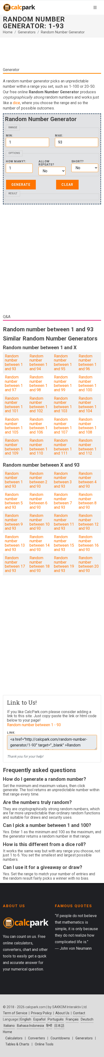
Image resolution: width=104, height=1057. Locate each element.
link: (11, 732)
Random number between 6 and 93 (38, 501)
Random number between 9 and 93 (14, 522)
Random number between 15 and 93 (64, 543)
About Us (62, 1013)
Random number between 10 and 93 (40, 522)
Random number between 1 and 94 (38, 362)
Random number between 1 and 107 (63, 425)
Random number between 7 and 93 (63, 501)
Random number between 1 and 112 (88, 447)
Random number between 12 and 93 (89, 522)
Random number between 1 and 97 (14, 383)
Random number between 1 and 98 (38, 383)
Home (8, 32)
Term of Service (15, 1013)
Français (72, 1019)
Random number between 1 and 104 (88, 404)
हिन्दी (49, 1026)
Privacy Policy (41, 1013)
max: (59, 135)
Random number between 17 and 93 (15, 564)
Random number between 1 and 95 (63, 362)
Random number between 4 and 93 (88, 480)
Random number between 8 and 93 (88, 501)
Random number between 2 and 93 (38, 480)
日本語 (59, 1026)
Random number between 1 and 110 (38, 447)
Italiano (9, 1026)
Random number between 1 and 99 (63, 383)
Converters (36, 1038)
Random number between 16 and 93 (89, 543)
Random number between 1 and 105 (14, 425)
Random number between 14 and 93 (40, 543)
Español (39, 1019)
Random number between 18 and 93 (40, 564)
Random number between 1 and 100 (88, 383)
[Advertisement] (52, 52)
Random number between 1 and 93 (14, 362)
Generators (27, 32)
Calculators (13, 1038)
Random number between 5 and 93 (14, 501)
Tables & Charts (17, 1044)
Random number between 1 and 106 (38, 425)
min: (9, 135)
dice (16, 103)
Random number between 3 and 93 (63, 480)
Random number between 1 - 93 (34, 725)
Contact (79, 1013)
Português (56, 1019)
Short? (77, 161)
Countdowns (60, 1038)
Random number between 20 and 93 (89, 564)
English (25, 1019)
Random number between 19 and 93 (64, 564)
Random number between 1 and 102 (38, 404)
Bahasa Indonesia (30, 1026)
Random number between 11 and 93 (64, 522)
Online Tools (44, 1044)
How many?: (16, 161)
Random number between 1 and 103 (63, 404)
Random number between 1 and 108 (88, 425)
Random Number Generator (63, 32)
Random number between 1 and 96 (88, 362)
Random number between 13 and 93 (15, 543)
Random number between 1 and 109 (14, 447)
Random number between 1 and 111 (63, 447)
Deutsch (87, 1019)
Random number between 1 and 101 (14, 404)
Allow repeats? (46, 163)
